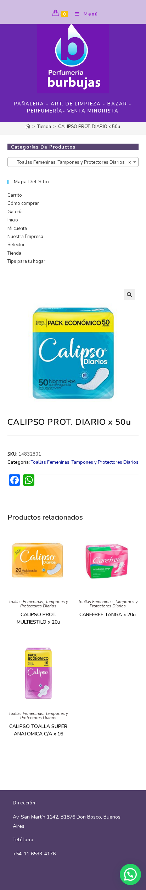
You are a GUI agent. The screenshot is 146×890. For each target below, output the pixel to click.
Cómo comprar (23, 203)
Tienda (14, 253)
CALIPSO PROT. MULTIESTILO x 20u (38, 618)
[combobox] (73, 162)
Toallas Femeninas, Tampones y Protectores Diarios (85, 462)
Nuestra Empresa (25, 236)
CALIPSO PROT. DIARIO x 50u (89, 126)
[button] (129, 294)
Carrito (14, 195)
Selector (16, 245)
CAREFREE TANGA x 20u (107, 614)
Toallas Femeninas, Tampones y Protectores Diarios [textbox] (71, 162)
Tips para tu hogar (26, 261)
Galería (15, 212)
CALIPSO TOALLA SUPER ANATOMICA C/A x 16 (38, 730)
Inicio (12, 220)
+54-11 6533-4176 (34, 853)
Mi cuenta (17, 228)
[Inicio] (28, 126)
